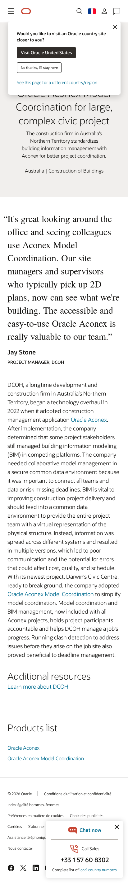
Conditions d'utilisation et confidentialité (77, 793)
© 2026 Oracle (19, 793)
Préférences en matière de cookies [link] (35, 815)
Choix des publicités (86, 815)
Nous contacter (20, 848)
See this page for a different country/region (57, 82)
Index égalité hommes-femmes (33, 804)
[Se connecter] (104, 11)
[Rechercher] (79, 11)
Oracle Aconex (89, 419)
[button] (11, 11)
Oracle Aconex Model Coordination (50, 594)
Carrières (14, 826)
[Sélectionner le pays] (92, 11)
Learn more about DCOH (37, 686)
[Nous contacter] (117, 11)
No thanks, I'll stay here (39, 67)
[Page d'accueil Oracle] (26, 11)
